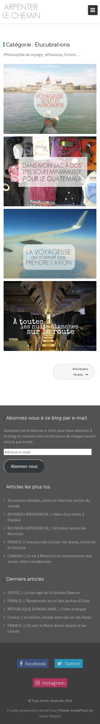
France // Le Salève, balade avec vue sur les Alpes (49, 617)
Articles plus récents (80, 371)
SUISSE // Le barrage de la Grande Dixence (43, 592)
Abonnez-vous (24, 466)
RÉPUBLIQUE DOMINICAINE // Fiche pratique (46, 608)
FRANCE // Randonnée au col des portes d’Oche (48, 600)
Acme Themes (50, 716)
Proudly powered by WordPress (31, 710)
